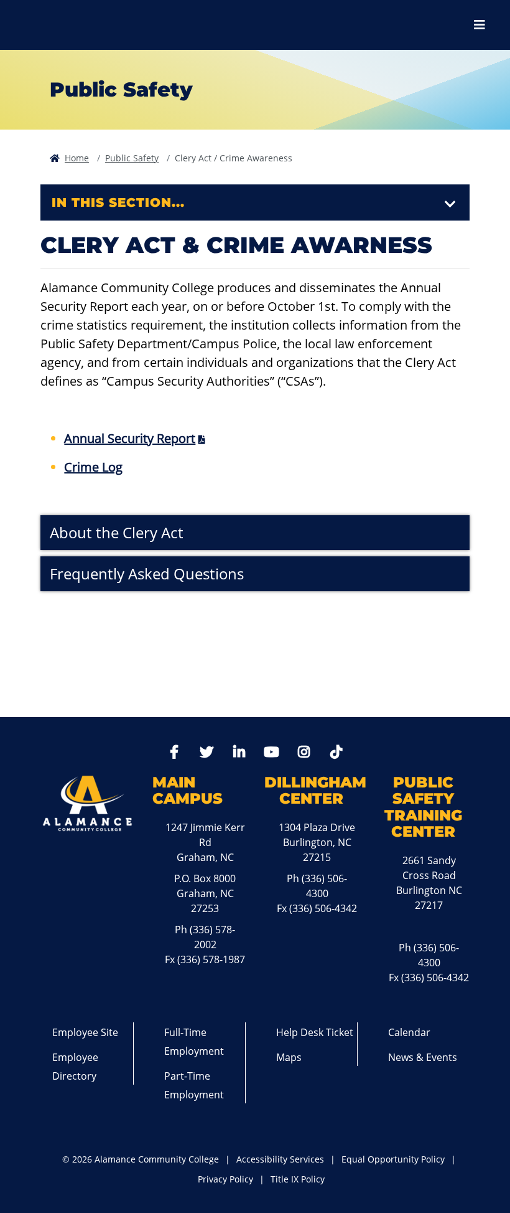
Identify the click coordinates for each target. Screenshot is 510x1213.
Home (77, 158)
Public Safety (132, 158)
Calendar (409, 1032)
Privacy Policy (225, 1179)
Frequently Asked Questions (147, 573)
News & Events (422, 1057)
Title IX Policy (298, 1179)
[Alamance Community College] (77, 25)
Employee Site (85, 1032)
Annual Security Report (129, 438)
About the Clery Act (116, 532)
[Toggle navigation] (450, 204)
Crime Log (93, 467)
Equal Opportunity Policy (393, 1159)
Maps (289, 1057)
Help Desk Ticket (314, 1032)
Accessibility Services (280, 1159)
